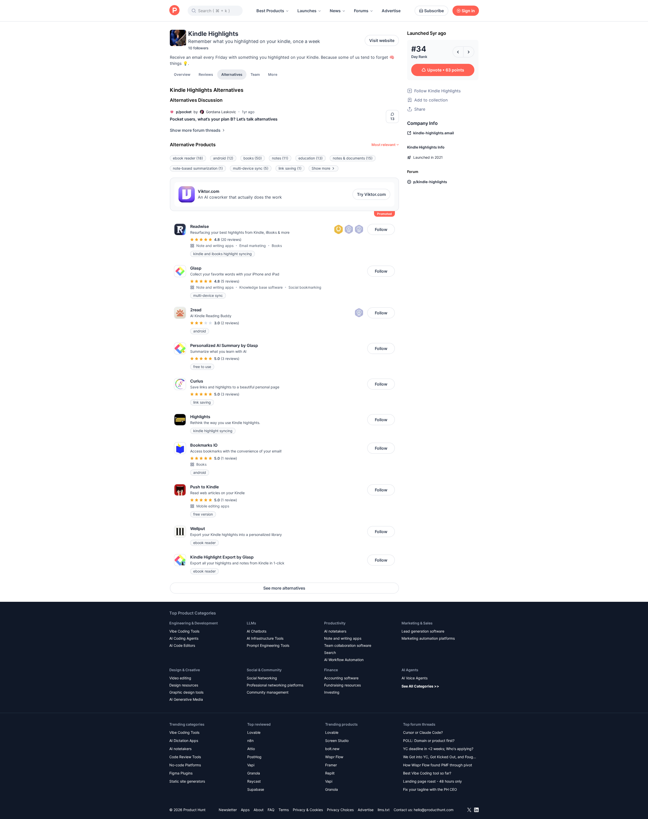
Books (277, 245)
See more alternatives (284, 588)
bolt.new (332, 749)
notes (280, 158)
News (335, 10)
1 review (229, 458)
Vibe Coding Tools (184, 631)
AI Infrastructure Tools (265, 638)
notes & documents (353, 158)
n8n (250, 740)
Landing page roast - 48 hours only (432, 781)
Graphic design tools (186, 692)
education (310, 158)
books (252, 158)
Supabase (255, 789)
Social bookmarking (304, 287)
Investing (331, 692)
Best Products (270, 10)
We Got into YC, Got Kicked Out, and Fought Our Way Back (439, 757)
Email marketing (252, 245)
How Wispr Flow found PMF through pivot (437, 765)
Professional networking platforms (275, 685)
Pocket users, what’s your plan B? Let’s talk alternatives (224, 119)
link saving (290, 168)
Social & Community (264, 670)
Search (330, 652)
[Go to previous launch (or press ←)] (458, 52)
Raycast (254, 781)
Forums (361, 10)
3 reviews (230, 358)
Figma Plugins (180, 773)
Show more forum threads (195, 130)
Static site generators (187, 781)
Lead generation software (423, 631)
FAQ (271, 810)
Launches (306, 10)
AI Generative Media (186, 699)
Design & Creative (184, 670)
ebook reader (188, 158)
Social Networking (262, 678)
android (223, 158)
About (259, 810)
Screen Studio (337, 740)
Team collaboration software (347, 645)
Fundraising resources (342, 685)
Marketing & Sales (417, 623)
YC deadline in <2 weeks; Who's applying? (438, 749)
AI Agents (410, 670)
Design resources (183, 685)
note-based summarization (198, 168)
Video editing (180, 678)
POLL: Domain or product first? (428, 740)
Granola (253, 773)
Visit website (381, 40)
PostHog (254, 757)
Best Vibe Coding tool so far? (427, 773)
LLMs (251, 623)
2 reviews (230, 323)
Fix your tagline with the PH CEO (430, 789)
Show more (321, 168)
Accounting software (341, 678)
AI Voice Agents (415, 678)
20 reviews (231, 239)
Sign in (468, 10)
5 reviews (230, 281)
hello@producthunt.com (433, 810)
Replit (330, 773)
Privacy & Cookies (308, 810)
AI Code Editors (182, 645)
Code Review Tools (185, 757)
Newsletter (228, 810)
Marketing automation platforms (428, 638)
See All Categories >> (420, 686)
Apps (245, 810)
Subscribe (434, 10)
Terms (284, 810)
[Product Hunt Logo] (174, 10)
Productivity (335, 623)
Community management (267, 692)
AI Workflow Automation (344, 659)
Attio (251, 749)
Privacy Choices (340, 810)
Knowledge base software (261, 287)
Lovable (253, 732)
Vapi (250, 765)
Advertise (391, 10)
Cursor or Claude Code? (423, 732)
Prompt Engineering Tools (268, 645)
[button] (272, 74)
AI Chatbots (256, 631)
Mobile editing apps (212, 506)
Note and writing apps (214, 245)
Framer (331, 765)
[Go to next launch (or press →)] (469, 52)
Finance (331, 670)
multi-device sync (250, 168)
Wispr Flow (334, 757)
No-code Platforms (185, 765)
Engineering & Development (193, 623)
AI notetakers (335, 631)
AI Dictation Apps (183, 740)
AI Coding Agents (183, 638)
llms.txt (384, 810)
